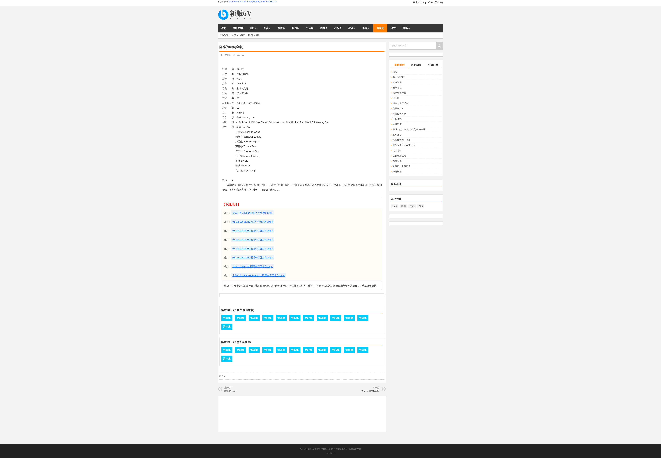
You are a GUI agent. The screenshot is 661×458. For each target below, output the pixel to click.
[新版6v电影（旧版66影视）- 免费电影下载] (236, 9)
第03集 (254, 318)
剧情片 (323, 28)
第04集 (267, 318)
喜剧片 (253, 28)
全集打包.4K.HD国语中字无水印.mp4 (252, 212)
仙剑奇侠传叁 (399, 92)
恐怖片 (309, 28)
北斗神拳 (397, 134)
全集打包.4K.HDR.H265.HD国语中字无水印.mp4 (258, 275)
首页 (223, 28)
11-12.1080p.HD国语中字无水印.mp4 (252, 266)
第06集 (295, 318)
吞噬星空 (397, 124)
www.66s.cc (330, 453)
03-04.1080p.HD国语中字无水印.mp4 (252, 230)
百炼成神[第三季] (401, 140)
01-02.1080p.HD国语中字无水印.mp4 (252, 221)
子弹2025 (397, 119)
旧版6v (406, 28)
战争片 (338, 28)
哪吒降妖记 (230, 391)
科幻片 (295, 28)
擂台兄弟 (397, 161)
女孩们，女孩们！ (402, 166)
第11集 (363, 318)
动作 (412, 206)
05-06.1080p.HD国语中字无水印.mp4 (252, 239)
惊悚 (395, 206)
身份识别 (397, 171)
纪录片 (352, 28)
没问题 (396, 98)
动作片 (267, 28)
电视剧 (380, 28)
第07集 (308, 318)
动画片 (366, 28)
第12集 (227, 326)
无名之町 (397, 150)
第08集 (322, 318)
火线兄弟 (397, 82)
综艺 (393, 28)
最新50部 (238, 28)
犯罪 (403, 206)
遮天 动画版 (399, 77)
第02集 (240, 318)
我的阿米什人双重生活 (404, 145)
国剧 (250, 35)
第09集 (335, 318)
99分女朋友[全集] (370, 391)
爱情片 (281, 28)
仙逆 (395, 71)
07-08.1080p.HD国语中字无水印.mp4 (252, 248)
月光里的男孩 (399, 113)
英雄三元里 (398, 108)
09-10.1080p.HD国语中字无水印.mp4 (252, 257)
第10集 (349, 318)
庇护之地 (397, 87)
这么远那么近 (399, 155)
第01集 (227, 318)
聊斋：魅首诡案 (400, 103)
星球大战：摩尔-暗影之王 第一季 (409, 129)
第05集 (281, 318)
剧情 (420, 206)
